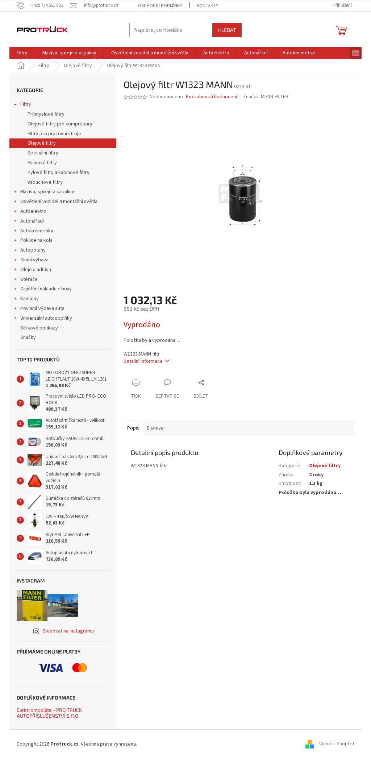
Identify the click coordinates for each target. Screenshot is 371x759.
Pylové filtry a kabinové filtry (58, 172)
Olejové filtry (42, 143)
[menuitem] (22, 53)
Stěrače (29, 279)
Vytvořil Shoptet (336, 744)
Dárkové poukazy (39, 328)
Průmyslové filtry (46, 114)
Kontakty (207, 6)
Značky (28, 337)
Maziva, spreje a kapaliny (47, 191)
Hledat (227, 30)
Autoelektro (33, 211)
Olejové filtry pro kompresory (60, 124)
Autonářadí (32, 221)
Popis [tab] (133, 428)
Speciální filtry (43, 153)
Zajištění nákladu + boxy (46, 289)
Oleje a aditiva (35, 269)
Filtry (25, 104)
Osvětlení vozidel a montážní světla (58, 201)
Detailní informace (143, 361)
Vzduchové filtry (45, 182)
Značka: (265, 96)
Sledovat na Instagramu (68, 631)
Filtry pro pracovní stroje (54, 133)
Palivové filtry (42, 162)
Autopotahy (33, 250)
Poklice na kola (36, 240)
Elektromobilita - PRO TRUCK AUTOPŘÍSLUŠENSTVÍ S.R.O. (49, 712)
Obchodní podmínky (160, 6)
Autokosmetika (36, 231)
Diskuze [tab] (155, 428)
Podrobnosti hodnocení (211, 97)
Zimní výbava (34, 260)
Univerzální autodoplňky (46, 318)
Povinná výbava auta (42, 308)
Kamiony (29, 298)
